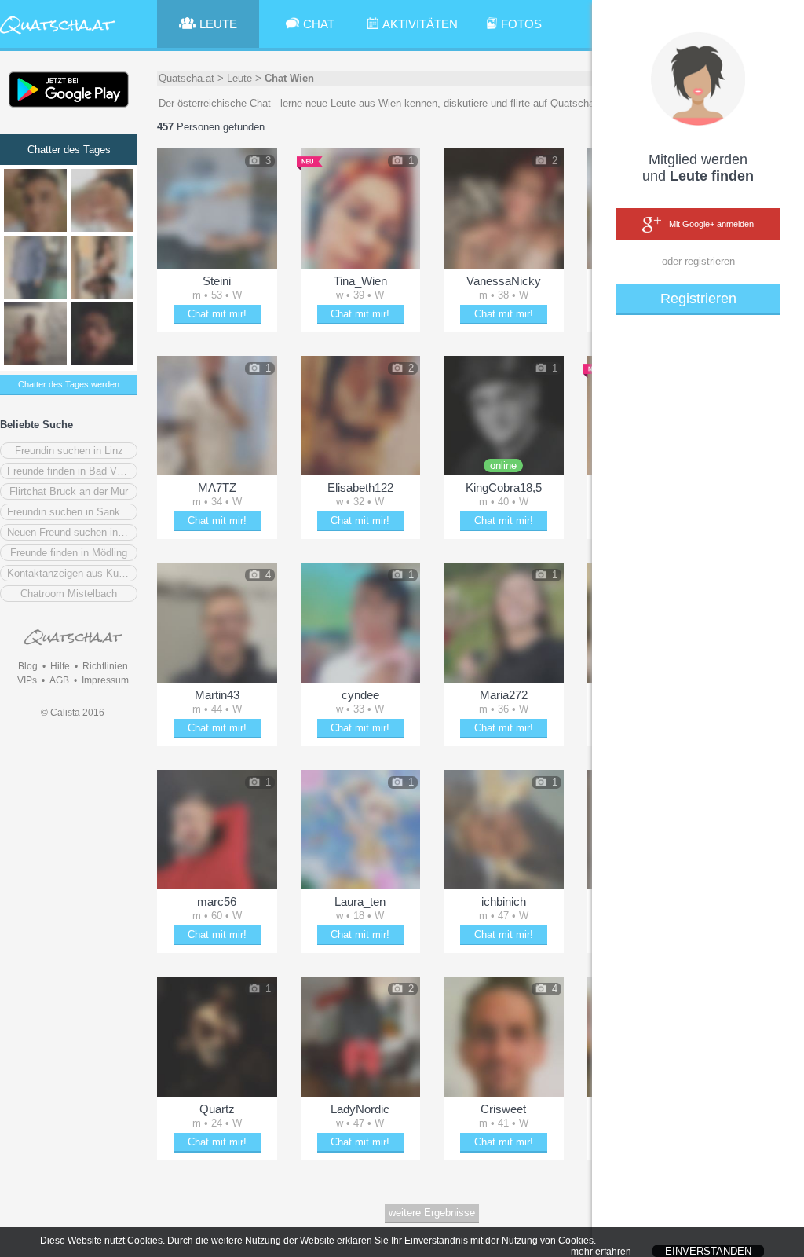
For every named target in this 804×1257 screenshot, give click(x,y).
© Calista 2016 (72, 712)
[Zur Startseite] (57, 35)
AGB (59, 680)
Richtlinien (105, 666)
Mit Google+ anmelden (711, 224)
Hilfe (60, 666)
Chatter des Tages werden (68, 384)
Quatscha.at (186, 78)
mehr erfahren (601, 1251)
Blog (28, 666)
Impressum (105, 680)
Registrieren (698, 298)
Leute (239, 78)
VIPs (27, 680)
